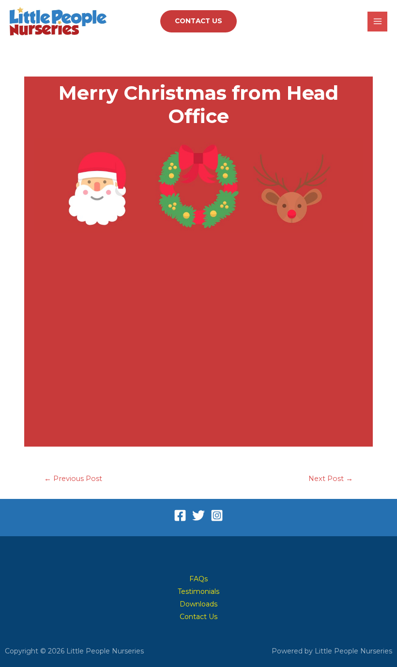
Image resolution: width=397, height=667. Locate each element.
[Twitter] (198, 515)
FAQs (198, 578)
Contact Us (198, 616)
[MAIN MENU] (377, 21)
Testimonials (198, 591)
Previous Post (73, 478)
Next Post (330, 478)
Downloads (198, 604)
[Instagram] (217, 515)
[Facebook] (180, 515)
